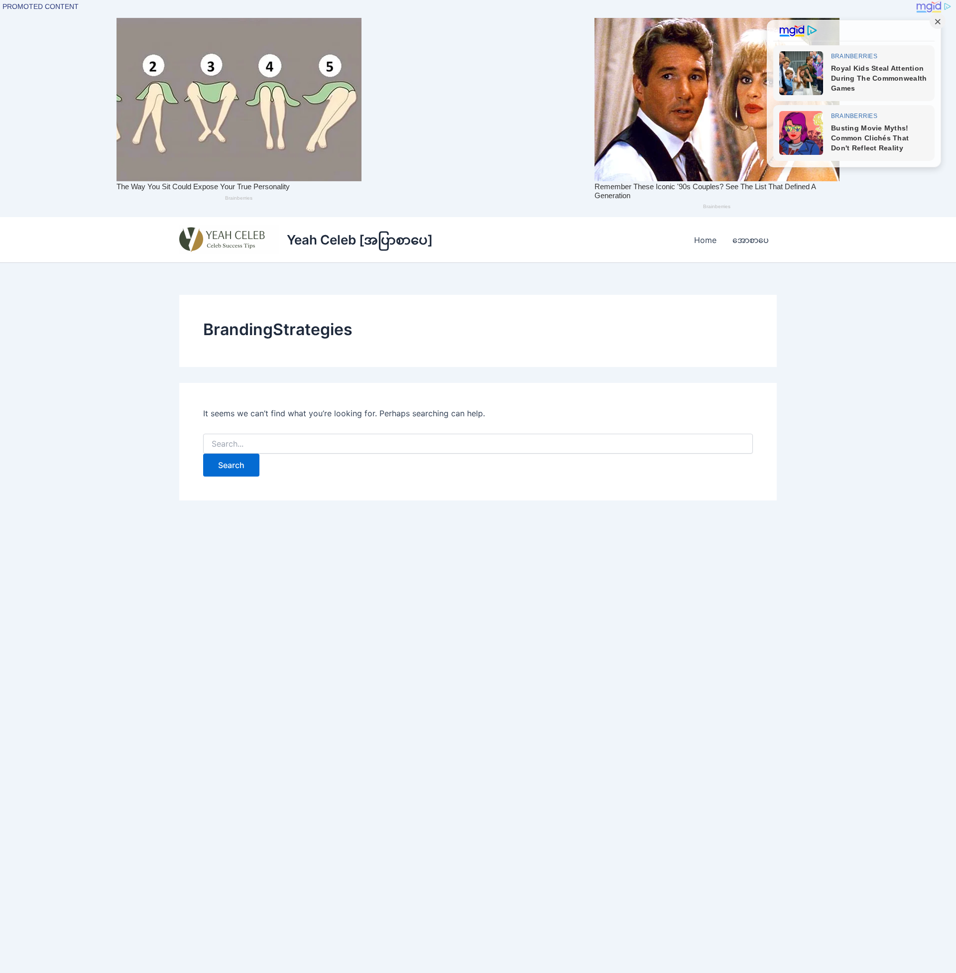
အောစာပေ (750, 240)
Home (705, 240)
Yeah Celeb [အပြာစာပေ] (360, 239)
